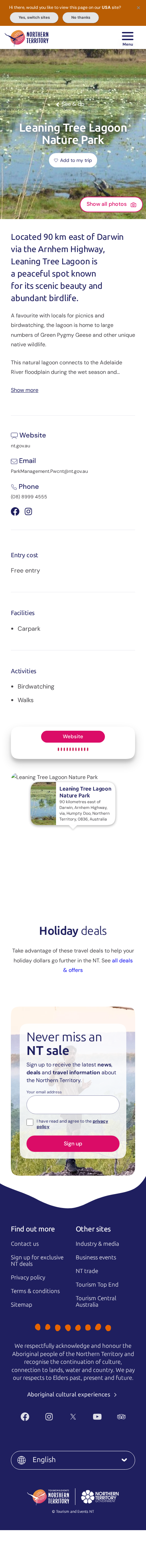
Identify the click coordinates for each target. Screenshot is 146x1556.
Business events (96, 1257)
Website (73, 736)
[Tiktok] (81, 1428)
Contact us (25, 1243)
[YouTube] (97, 1416)
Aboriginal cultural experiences (69, 1394)
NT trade (87, 1271)
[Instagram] (49, 1416)
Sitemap (21, 1304)
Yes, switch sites (34, 17)
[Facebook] (25, 1416)
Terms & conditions (35, 1291)
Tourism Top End (97, 1284)
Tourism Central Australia (96, 1301)
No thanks (80, 17)
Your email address (44, 1092)
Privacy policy (28, 1277)
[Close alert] (138, 7)
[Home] (27, 37)
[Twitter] (73, 1416)
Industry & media (97, 1243)
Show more (24, 389)
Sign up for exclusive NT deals (37, 1260)
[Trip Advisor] (121, 1416)
